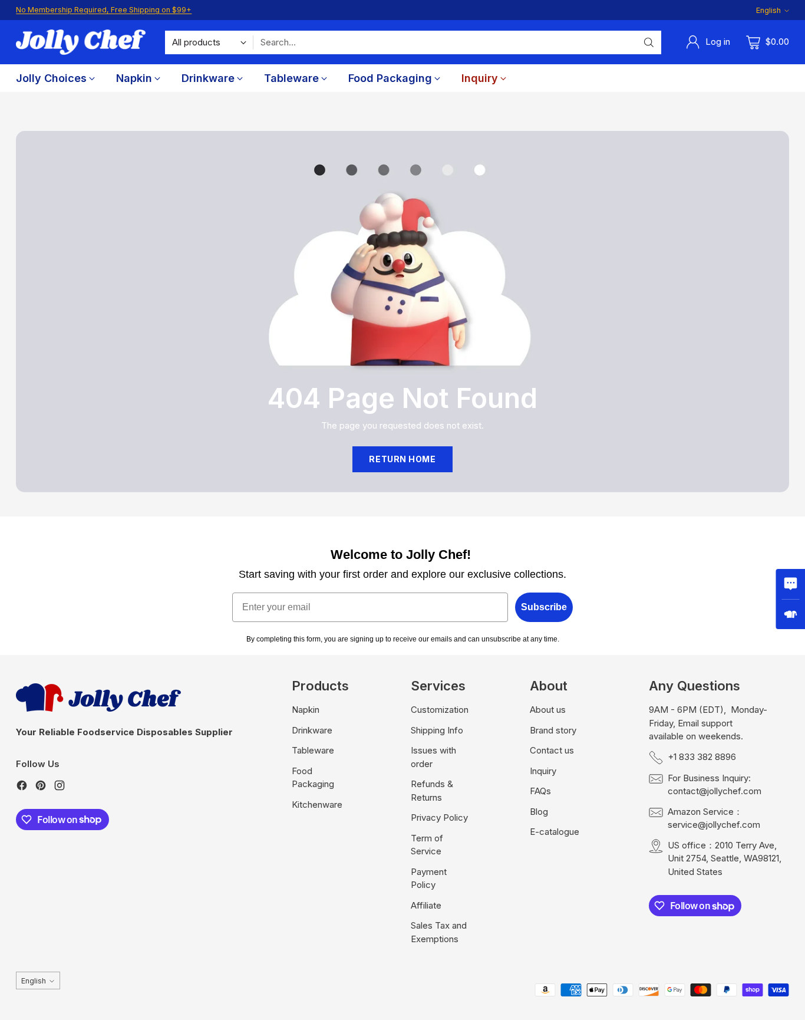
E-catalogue (554, 831)
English (768, 10)
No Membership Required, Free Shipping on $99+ (104, 9)
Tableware (313, 750)
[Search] (649, 42)
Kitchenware (317, 804)
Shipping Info (437, 730)
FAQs (540, 791)
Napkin (305, 709)
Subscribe (544, 607)
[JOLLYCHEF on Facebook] (22, 787)
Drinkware (312, 730)
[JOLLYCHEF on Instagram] (59, 787)
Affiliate (426, 905)
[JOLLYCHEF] (81, 42)
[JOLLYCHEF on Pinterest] (41, 787)
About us (548, 709)
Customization (440, 709)
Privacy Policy (439, 817)
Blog (539, 811)
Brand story (553, 730)
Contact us (552, 750)
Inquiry (543, 770)
